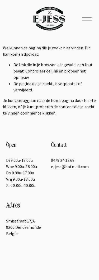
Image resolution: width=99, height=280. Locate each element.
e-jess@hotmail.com (70, 166)
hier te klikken (42, 113)
